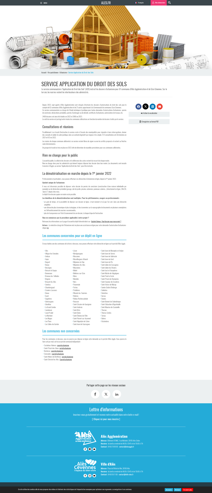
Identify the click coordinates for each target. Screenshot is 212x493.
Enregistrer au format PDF (150, 121)
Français (141, 2)
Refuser (177, 489)
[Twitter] (106, 394)
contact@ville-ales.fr (126, 474)
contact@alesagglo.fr (126, 446)
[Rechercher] (169, 3)
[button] (138, 107)
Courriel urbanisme (66, 359)
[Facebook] (95, 394)
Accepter (169, 489)
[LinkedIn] (117, 394)
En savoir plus (187, 489)
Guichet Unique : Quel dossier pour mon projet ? (106, 221)
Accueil (43, 72)
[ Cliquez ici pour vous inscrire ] (106, 419)
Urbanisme (63, 72)
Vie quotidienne (53, 72)
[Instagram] (90, 475)
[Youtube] (94, 449)
